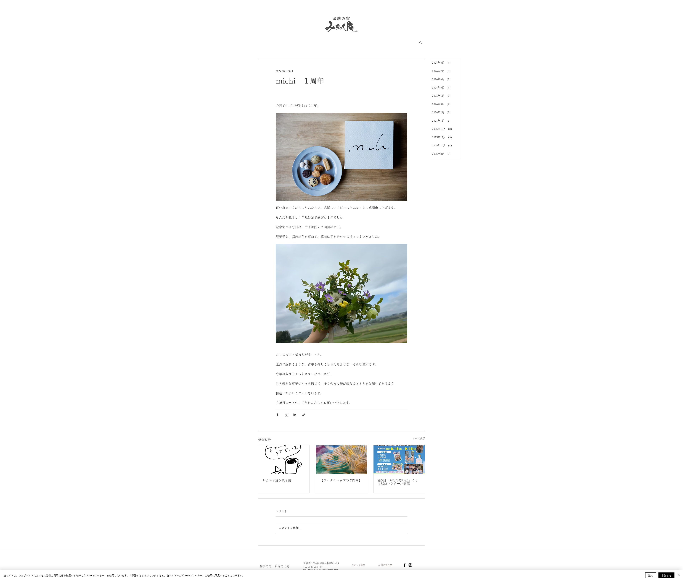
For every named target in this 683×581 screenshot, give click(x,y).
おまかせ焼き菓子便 (276, 480)
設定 (650, 575)
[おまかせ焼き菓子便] (283, 459)
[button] (420, 42)
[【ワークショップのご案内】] (341, 459)
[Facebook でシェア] (277, 414)
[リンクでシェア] (303, 414)
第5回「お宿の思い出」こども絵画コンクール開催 (398, 482)
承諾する (666, 575)
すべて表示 (419, 438)
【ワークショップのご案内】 (341, 480)
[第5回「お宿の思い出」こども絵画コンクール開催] (399, 459)
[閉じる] (679, 575)
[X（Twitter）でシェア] (286, 414)
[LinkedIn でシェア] (295, 414)
